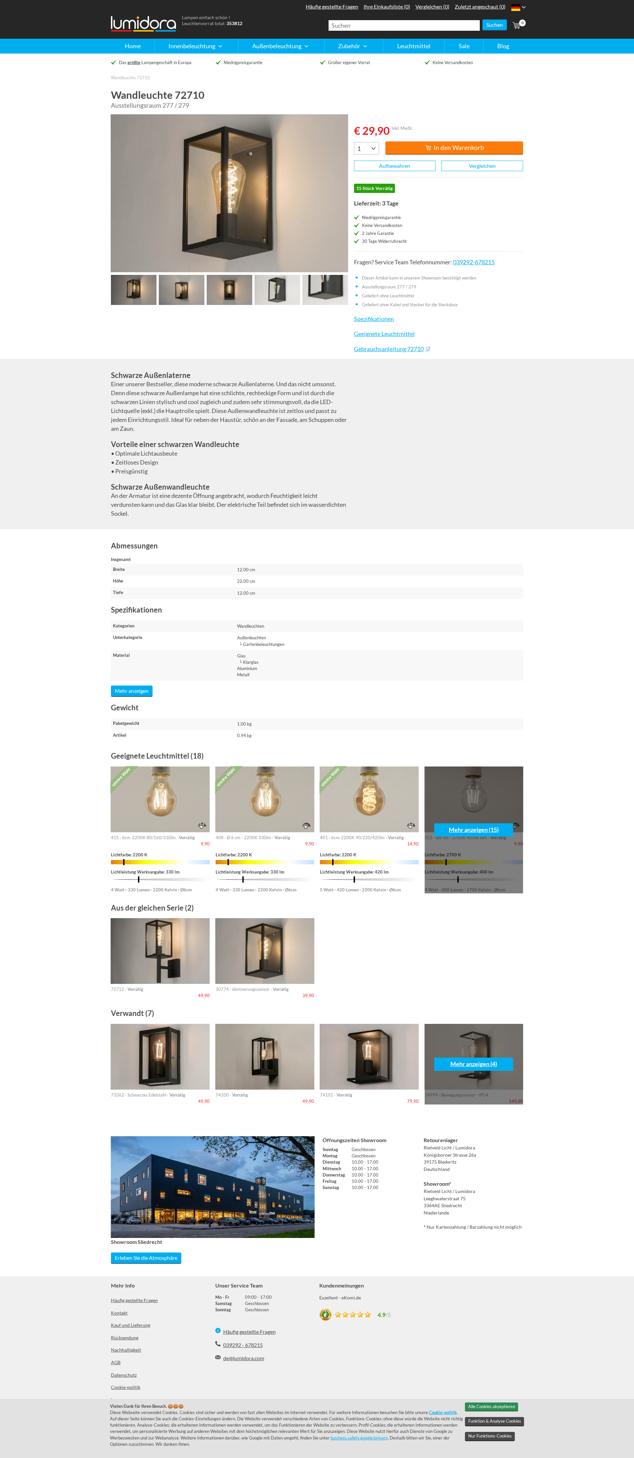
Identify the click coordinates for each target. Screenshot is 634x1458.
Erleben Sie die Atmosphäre (146, 1257)
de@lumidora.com (243, 1358)
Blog (503, 46)
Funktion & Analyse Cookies (494, 1421)
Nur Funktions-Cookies (490, 1436)
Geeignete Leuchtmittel (384, 333)
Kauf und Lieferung (130, 1325)
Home (133, 46)
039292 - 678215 (243, 1345)
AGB (116, 1362)
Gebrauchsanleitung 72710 (388, 349)
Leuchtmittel (414, 46)
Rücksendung (124, 1337)
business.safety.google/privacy (359, 1437)
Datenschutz (124, 1375)
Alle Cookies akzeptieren (491, 1406)
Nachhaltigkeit (126, 1350)
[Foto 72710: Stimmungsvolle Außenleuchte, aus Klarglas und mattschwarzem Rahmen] (229, 193)
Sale (464, 46)
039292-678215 (473, 262)
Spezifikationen (374, 319)
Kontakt (119, 1313)
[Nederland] (515, 7)
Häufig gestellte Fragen (134, 1300)
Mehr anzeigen (132, 691)
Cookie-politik (125, 1387)
